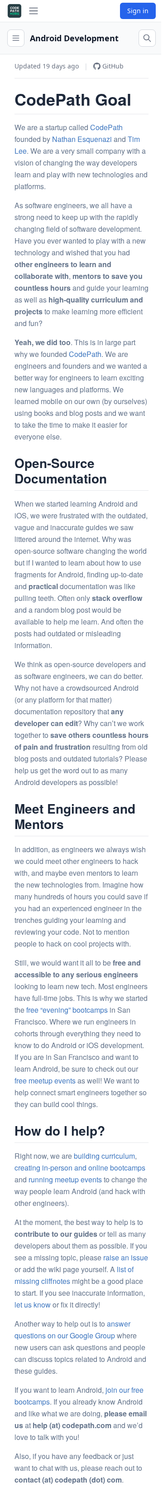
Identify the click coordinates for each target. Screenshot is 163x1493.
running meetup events (65, 1179)
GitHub (113, 66)
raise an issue (125, 1257)
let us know (32, 1304)
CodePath (106, 127)
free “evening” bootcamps (67, 1010)
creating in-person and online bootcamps (79, 1167)
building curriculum (104, 1156)
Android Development (74, 38)
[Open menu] (15, 38)
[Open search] (147, 38)
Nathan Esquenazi (82, 139)
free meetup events (45, 1080)
